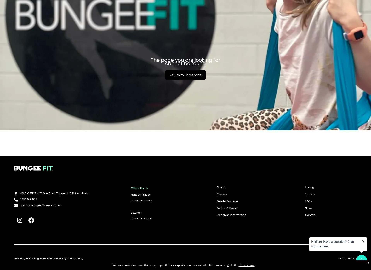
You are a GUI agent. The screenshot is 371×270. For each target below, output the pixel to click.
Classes (222, 194)
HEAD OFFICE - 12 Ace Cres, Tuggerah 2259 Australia (54, 193)
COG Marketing (75, 258)
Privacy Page (247, 265)
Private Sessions (227, 201)
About (221, 187)
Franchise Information (231, 215)
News (308, 208)
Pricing (309, 187)
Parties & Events (227, 208)
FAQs (308, 201)
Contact (311, 215)
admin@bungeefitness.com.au (41, 205)
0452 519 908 (28, 199)
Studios (310, 194)
